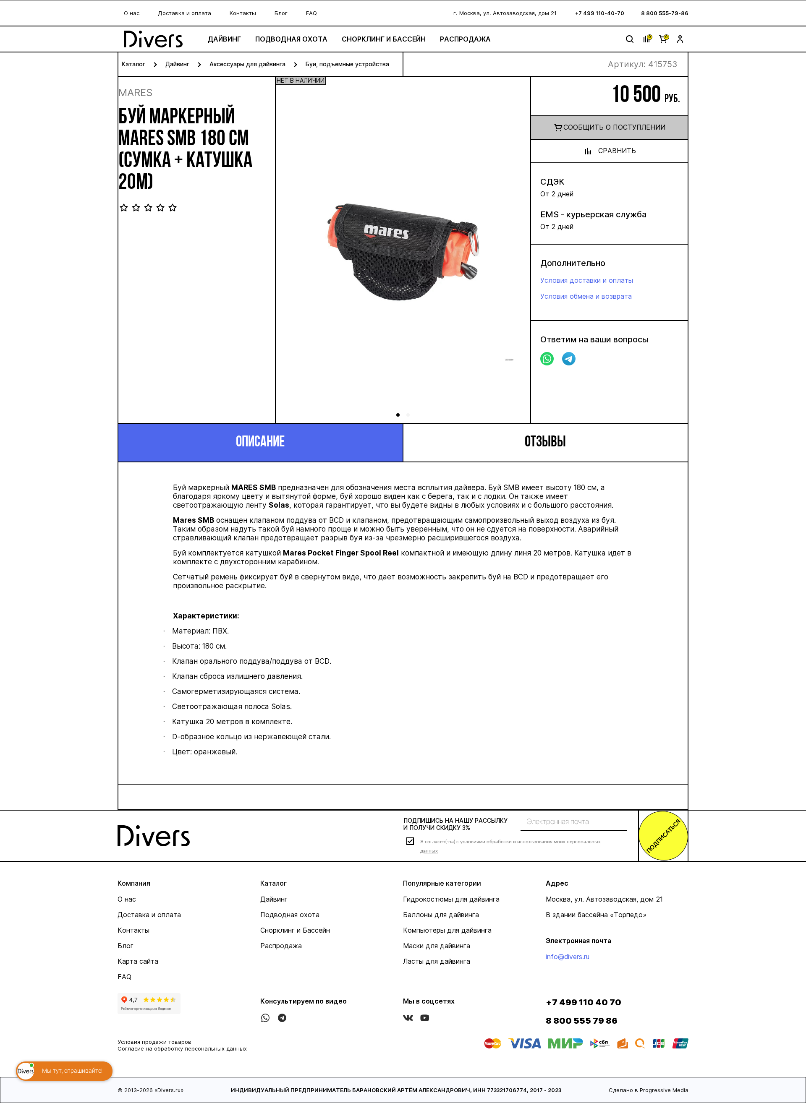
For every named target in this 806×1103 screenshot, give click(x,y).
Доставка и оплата (184, 13)
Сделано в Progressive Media (648, 1090)
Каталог (133, 64)
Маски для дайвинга (436, 945)
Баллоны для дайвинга (441, 914)
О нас (131, 13)
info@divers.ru (567, 956)
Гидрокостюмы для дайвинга (451, 899)
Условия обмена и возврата (586, 296)
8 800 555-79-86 (664, 13)
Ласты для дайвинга (436, 961)
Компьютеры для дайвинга (447, 930)
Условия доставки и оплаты (586, 280)
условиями (472, 841)
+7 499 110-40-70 (599, 13)
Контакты (243, 13)
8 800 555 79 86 (582, 1021)
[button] (514, 252)
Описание (260, 442)
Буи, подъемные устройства (347, 64)
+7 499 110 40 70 (583, 1002)
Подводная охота (291, 39)
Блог (281, 13)
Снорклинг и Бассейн (384, 39)
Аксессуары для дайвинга (247, 64)
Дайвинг (224, 39)
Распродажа (465, 39)
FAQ (311, 13)
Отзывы (545, 442)
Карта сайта (138, 961)
